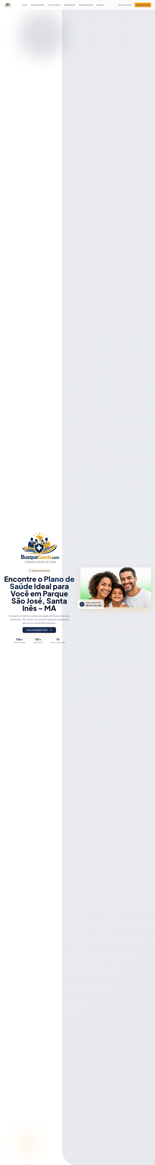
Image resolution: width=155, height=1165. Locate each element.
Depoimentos (69, 5)
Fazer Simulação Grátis (37, 630)
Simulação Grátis (143, 5)
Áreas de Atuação (86, 5)
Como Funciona (54, 5)
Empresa (100, 5)
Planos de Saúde (37, 5)
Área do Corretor (125, 5)
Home (24, 5)
